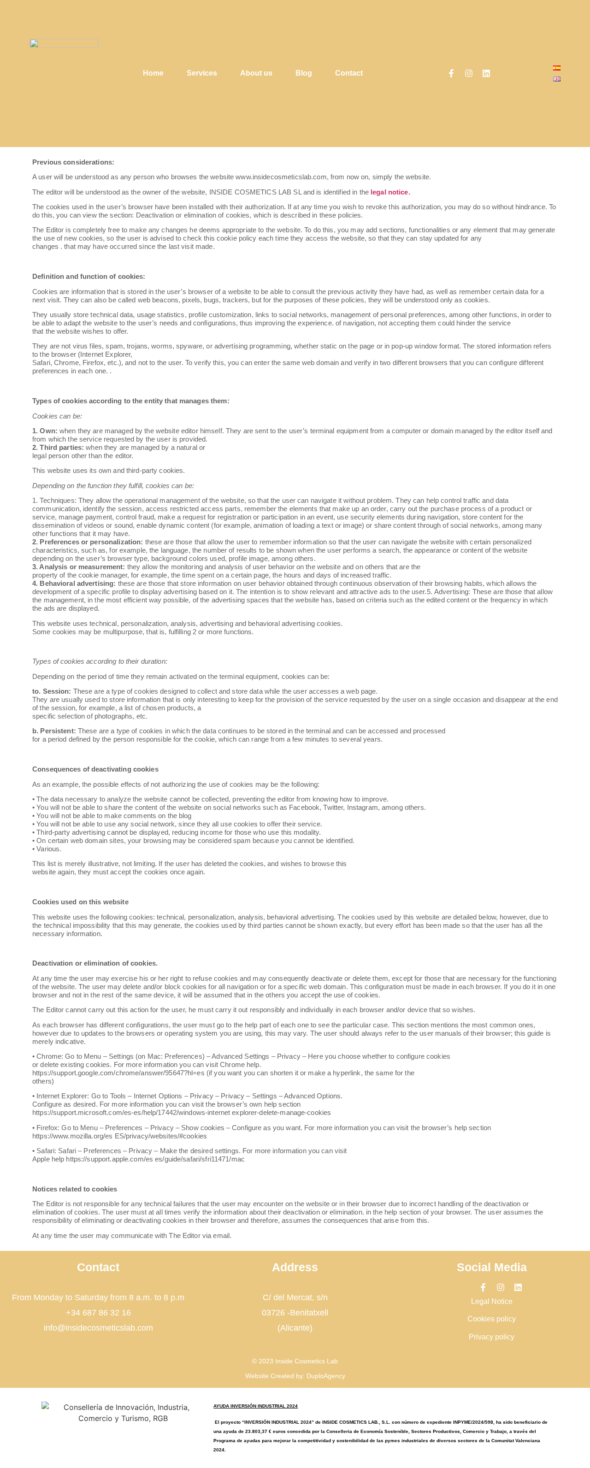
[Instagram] (469, 73)
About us (256, 73)
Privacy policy (491, 1337)
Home (153, 73)
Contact (349, 73)
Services (202, 73)
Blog (303, 73)
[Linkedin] (486, 73)
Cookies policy (491, 1319)
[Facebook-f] (451, 73)
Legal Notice (492, 1301)
